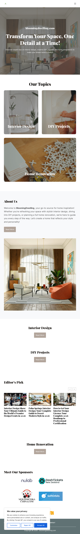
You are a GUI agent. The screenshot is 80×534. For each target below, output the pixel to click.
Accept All (40, 525)
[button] (74, 389)
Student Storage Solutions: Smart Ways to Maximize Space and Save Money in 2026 (65, 412)
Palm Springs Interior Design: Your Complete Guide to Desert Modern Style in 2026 (16, 412)
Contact (52, 522)
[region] (27, 519)
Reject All (27, 525)
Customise (13, 525)
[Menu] (75, 4)
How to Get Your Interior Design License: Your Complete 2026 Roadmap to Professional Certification (37, 416)
